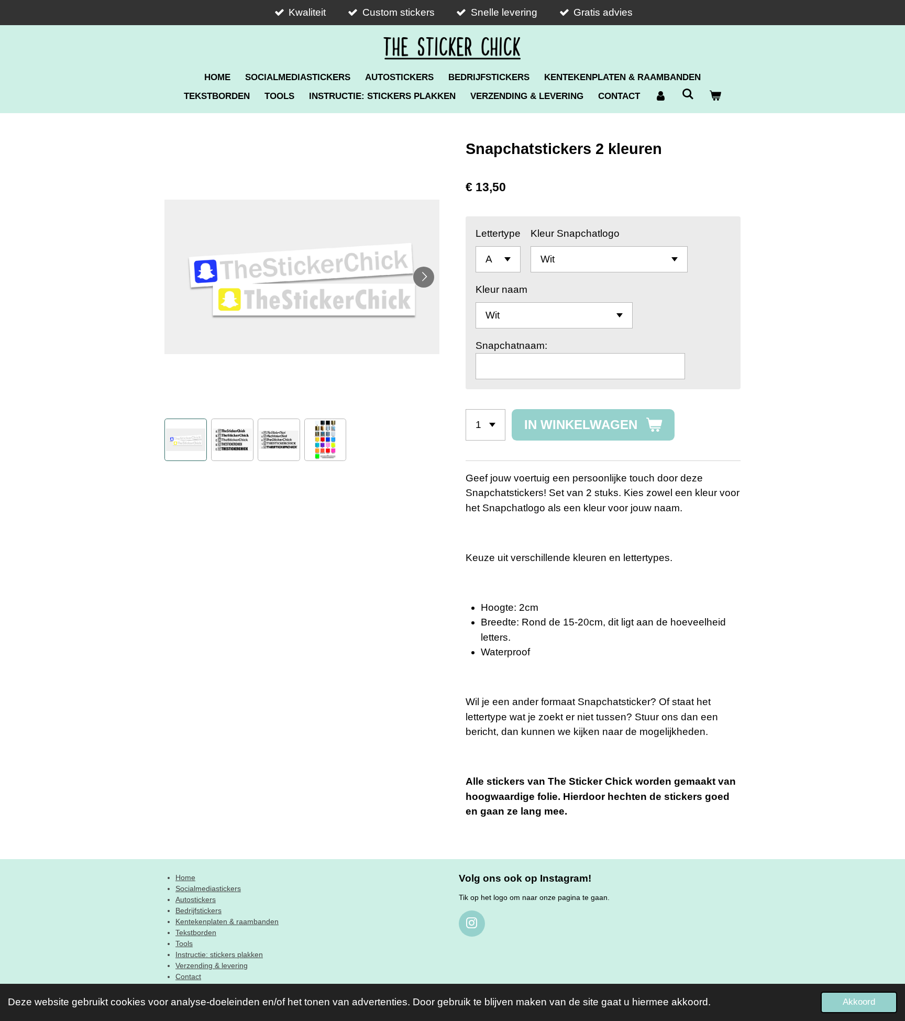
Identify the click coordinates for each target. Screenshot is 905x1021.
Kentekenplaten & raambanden (227, 921)
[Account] (661, 96)
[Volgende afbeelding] (423, 277)
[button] (185, 440)
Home (185, 877)
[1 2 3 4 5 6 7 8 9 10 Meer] (485, 424)
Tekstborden (195, 932)
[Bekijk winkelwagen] (715, 96)
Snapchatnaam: (511, 345)
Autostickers (195, 899)
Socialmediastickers (208, 888)
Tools (184, 943)
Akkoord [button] (859, 1002)
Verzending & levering (211, 965)
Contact (188, 976)
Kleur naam (501, 289)
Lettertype (498, 233)
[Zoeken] (688, 95)
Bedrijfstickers (198, 910)
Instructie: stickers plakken (219, 954)
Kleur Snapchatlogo (575, 233)
